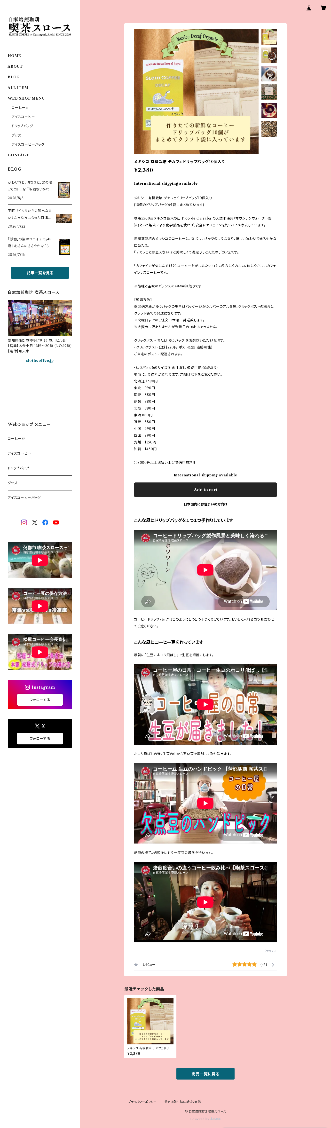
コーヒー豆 (20, 107)
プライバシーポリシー (142, 1102)
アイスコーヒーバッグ (28, 144)
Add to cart (205, 489)
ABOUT (15, 66)
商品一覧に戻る (205, 1074)
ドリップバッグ (22, 126)
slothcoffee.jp (40, 360)
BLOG (14, 77)
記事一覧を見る (40, 272)
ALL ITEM (18, 88)
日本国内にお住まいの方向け (205, 504)
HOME (14, 56)
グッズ (16, 135)
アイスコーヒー (23, 117)
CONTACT (18, 155)
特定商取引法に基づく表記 (183, 1102)
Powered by (200, 1119)
